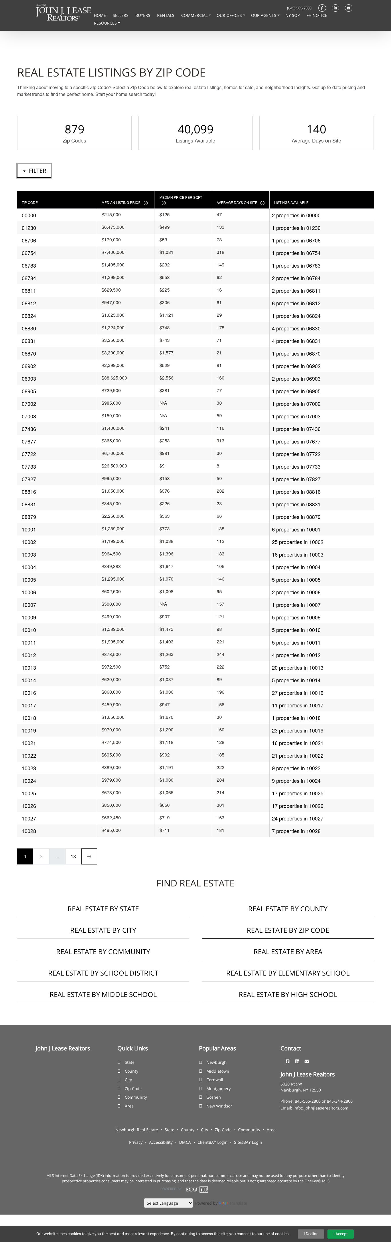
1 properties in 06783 (296, 265)
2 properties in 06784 (296, 278)
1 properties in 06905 (296, 391)
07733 (29, 466)
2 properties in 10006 (296, 592)
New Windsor (219, 1106)
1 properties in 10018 (296, 717)
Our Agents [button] (264, 15)
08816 (29, 491)
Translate (238, 1203)
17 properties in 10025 (297, 793)
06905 (29, 391)
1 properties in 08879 (296, 516)
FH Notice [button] (317, 15)
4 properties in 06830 (296, 328)
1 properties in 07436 (296, 428)
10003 (29, 554)
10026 (29, 805)
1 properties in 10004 (296, 567)
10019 (29, 730)
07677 (29, 441)
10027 (29, 818)
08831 (29, 504)
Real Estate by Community (103, 951)
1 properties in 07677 (296, 441)
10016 (29, 692)
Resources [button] (106, 23)
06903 (29, 378)
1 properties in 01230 (296, 227)
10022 (29, 755)
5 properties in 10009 (296, 617)
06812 (29, 303)
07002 (29, 403)
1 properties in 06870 (296, 353)
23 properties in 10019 (297, 730)
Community (136, 1097)
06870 (29, 353)
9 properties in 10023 (296, 768)
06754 (29, 252)
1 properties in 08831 (296, 504)
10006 (29, 592)
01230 (29, 227)
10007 (29, 604)
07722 (29, 454)
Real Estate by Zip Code (288, 930)
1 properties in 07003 (296, 416)
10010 (29, 629)
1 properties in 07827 (296, 479)
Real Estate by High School (288, 994)
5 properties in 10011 (296, 642)
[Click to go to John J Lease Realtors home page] (63, 12)
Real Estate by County (287, 908)
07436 (29, 428)
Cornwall (214, 1079)
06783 (29, 265)
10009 (29, 617)
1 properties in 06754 (296, 252)
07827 (29, 479)
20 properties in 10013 (297, 667)
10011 (29, 642)
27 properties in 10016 (297, 692)
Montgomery (218, 1088)
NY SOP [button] (293, 15)
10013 (29, 667)
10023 (29, 768)
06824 (29, 315)
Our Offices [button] (230, 15)
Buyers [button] (143, 15)
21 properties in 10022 (297, 755)
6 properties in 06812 (296, 303)
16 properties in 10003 (297, 554)
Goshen (213, 1097)
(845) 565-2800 (299, 8)
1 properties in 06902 (296, 366)
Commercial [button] (195, 15)
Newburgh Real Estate (136, 1129)
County (131, 1071)
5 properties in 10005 (296, 579)
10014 (29, 680)
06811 (29, 290)
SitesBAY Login (248, 1142)
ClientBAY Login (213, 1142)
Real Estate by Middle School (103, 994)
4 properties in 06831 (296, 340)
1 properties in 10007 (296, 604)
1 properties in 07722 (296, 454)
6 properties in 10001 (296, 529)
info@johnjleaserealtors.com (320, 1108)
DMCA (185, 1142)
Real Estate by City (103, 930)
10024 (29, 780)
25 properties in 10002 (297, 541)
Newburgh (216, 1062)
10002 (29, 541)
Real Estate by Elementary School (287, 973)
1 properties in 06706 (296, 240)
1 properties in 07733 (296, 466)
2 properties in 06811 (296, 290)
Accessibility (161, 1142)
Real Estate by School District (103, 973)
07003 (29, 416)
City (128, 1079)
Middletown (217, 1071)
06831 (29, 340)
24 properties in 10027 (297, 818)
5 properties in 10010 (296, 629)
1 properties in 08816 (296, 491)
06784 (29, 278)
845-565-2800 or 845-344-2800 (324, 1101)
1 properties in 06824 (296, 315)
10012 (29, 655)
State (130, 1062)
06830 (29, 328)
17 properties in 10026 (297, 805)
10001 (29, 529)
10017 (29, 705)
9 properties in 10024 (296, 780)
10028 (29, 830)
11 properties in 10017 (297, 705)
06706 (29, 240)
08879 (29, 516)
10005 (29, 579)
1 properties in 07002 (296, 403)
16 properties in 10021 (297, 743)
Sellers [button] (121, 15)
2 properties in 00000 (296, 215)
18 (73, 856)
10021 (29, 743)
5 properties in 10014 (296, 680)
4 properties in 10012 (296, 655)
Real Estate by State (103, 908)
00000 (29, 215)
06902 (29, 366)
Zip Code (133, 1088)
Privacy (136, 1142)
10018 (29, 717)
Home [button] (100, 15)
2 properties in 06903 (296, 378)
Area (129, 1106)
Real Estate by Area (288, 951)
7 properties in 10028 (296, 830)
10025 (29, 793)
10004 (29, 567)
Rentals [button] (166, 15)
